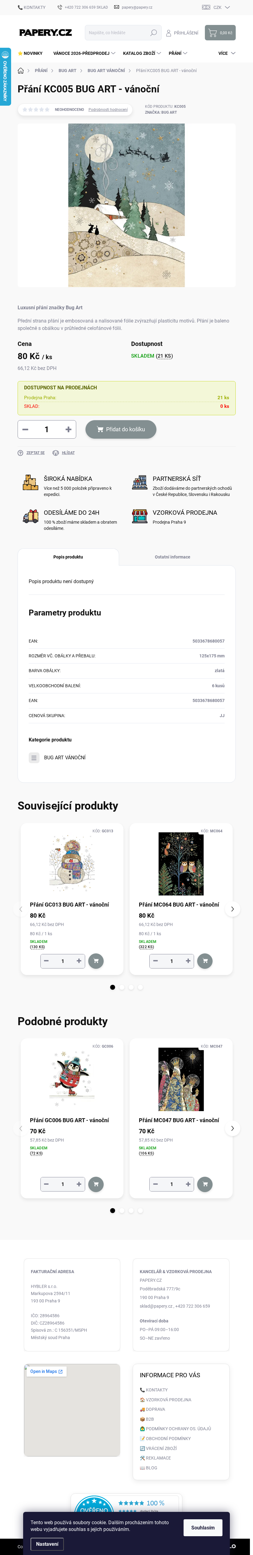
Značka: (161, 112)
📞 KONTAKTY (31, 7)
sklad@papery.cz (156, 1306)
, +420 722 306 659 (191, 1306)
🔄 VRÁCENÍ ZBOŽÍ (158, 1448)
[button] (112, 987)
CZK (218, 7)
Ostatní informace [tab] (172, 556)
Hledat (153, 32)
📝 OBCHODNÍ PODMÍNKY (165, 1438)
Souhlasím (203, 1528)
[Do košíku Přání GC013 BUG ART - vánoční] (96, 961)
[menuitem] (32, 53)
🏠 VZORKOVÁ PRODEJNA (165, 1399)
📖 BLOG (148, 1467)
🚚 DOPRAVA (152, 1409)
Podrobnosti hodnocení (108, 110)
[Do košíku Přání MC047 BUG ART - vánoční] (205, 1184)
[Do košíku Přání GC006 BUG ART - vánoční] (96, 1184)
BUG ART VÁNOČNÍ (64, 758)
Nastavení (47, 1544)
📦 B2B (147, 1419)
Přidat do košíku (125, 429)
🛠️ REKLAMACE (155, 1458)
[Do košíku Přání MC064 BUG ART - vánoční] (205, 961)
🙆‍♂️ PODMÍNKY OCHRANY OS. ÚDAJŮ (175, 1428)
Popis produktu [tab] (68, 556)
